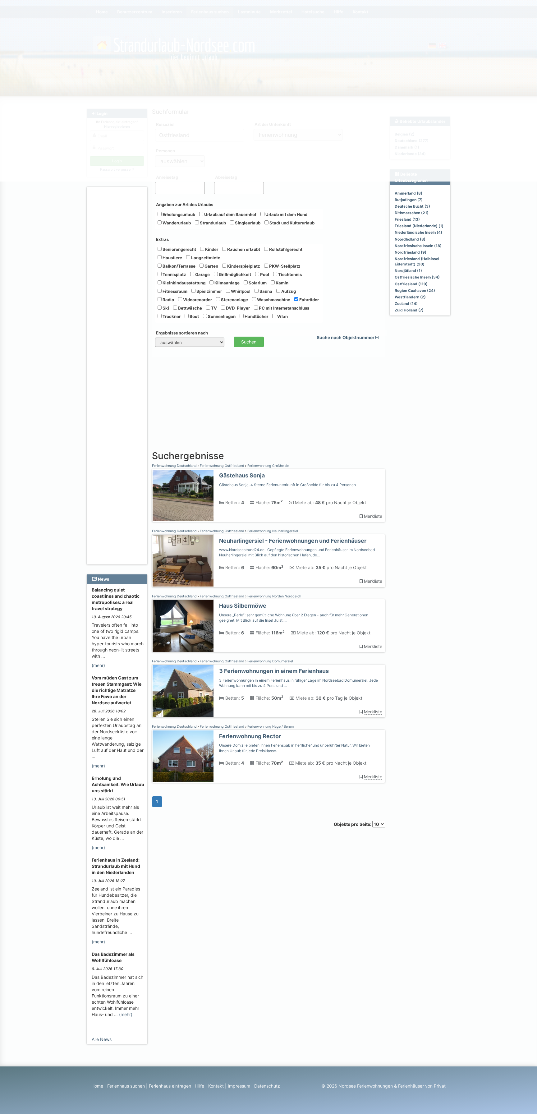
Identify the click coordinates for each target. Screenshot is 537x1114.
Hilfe (199, 1086)
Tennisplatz (174, 274)
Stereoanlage (234, 299)
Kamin (281, 282)
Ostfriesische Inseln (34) (417, 277)
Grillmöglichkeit (234, 274)
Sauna (265, 291)
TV (213, 308)
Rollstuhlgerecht (285, 249)
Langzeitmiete (205, 257)
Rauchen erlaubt (243, 249)
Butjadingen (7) (409, 199)
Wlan (282, 316)
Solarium (257, 282)
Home (97, 1086)
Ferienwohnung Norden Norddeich (273, 596)
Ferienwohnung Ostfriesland (222, 466)
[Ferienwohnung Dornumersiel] (183, 691)
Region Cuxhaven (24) (415, 290)
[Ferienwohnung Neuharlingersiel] (183, 561)
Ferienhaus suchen (126, 1086)
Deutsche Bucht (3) (412, 206)
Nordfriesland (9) (410, 252)
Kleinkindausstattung (183, 282)
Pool (264, 274)
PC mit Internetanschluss (283, 308)
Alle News (102, 1039)
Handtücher (256, 316)
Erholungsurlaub (178, 214)
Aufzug (288, 291)
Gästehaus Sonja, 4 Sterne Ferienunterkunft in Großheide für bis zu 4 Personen (287, 484)
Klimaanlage (226, 282)
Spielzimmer (208, 291)
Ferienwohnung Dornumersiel (269, 661)
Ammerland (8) (408, 193)
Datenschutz (267, 1086)
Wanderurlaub (176, 222)
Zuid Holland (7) (409, 310)
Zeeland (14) (406, 303)
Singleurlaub (247, 222)
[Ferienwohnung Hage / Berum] (183, 756)
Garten (211, 266)
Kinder (211, 249)
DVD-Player (237, 308)
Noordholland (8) (410, 239)
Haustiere (172, 257)
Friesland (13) (407, 219)
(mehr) (98, 665)
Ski (165, 308)
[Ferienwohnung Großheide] (183, 495)
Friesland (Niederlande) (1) (419, 225)
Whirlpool (240, 291)
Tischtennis (289, 274)
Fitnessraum (174, 291)
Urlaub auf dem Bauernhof (229, 214)
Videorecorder (197, 299)
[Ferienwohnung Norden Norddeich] (183, 626)
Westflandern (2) (410, 297)
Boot (194, 316)
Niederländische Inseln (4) (418, 232)
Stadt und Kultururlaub (291, 222)
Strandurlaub (212, 222)
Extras (162, 239)
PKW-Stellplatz (284, 266)
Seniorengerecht (179, 249)
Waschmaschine (273, 299)
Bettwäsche (189, 308)
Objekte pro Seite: (353, 824)
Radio (168, 299)
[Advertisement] (118, 283)
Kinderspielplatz (243, 266)
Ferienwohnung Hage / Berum (270, 727)
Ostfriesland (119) (411, 284)
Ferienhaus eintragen (170, 1086)
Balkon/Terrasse (178, 266)
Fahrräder (308, 299)
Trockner (171, 316)
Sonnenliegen (221, 316)
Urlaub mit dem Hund (285, 214)
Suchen (248, 341)
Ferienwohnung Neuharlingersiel (272, 531)
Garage (202, 274)
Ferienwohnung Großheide (267, 466)
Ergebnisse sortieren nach (182, 332)
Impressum (239, 1086)
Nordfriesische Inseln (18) (418, 245)
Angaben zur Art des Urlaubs (184, 204)
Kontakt (216, 1086)
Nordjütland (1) (408, 270)
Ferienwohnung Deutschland (175, 466)
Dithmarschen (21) (412, 212)
